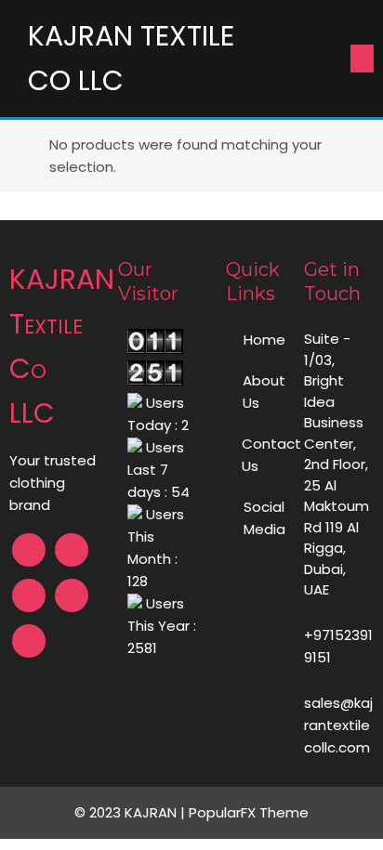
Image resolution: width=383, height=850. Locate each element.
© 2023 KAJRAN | (131, 812)
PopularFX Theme (249, 812)
